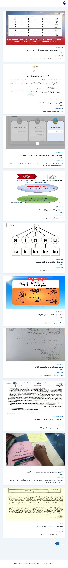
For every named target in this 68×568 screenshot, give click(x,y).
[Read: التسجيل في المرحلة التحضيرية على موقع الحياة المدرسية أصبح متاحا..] (35, 133)
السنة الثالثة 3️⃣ (59, 259)
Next (62, 544)
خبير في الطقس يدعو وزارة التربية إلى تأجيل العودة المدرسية (44, 50)
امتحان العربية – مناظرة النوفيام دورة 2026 (49, 526)
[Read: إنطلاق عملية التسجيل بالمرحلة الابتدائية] (35, 80)
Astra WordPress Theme (28, 563)
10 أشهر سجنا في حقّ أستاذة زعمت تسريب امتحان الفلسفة (44, 472)
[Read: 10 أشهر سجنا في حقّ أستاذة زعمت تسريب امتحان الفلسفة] (35, 449)
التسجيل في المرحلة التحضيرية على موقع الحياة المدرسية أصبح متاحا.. (41, 155)
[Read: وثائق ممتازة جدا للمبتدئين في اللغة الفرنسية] (35, 240)
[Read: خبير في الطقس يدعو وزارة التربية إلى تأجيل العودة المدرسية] (35, 28)
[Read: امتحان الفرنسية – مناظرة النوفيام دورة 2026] (35, 397)
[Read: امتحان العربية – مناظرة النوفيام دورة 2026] (35, 504)
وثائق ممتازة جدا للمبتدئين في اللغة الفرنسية (49, 262)
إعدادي (61, 364)
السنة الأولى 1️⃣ (59, 206)
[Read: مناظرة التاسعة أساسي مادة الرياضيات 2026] (35, 344)
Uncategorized (59, 47)
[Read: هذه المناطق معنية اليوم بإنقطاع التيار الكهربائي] (35, 292)
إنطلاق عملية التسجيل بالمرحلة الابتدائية (51, 103)
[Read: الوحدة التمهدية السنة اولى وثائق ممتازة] (35, 187)
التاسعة (57, 364)
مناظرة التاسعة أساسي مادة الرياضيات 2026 (49, 367)
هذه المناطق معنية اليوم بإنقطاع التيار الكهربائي (48, 314)
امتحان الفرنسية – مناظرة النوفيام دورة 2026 (49, 419)
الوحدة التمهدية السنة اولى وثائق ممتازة (51, 210)
